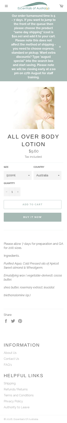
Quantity (9, 183)
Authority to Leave (16, 407)
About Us (10, 353)
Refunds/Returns (16, 389)
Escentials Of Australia (26, 419)
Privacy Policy (13, 401)
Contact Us (11, 359)
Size (6, 167)
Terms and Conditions (19, 395)
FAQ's (8, 365)
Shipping (10, 383)
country (39, 167)
